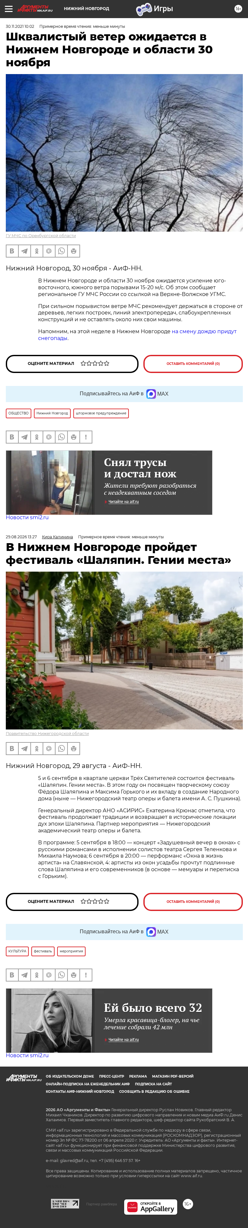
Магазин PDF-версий (172, 1076)
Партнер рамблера (101, 1204)
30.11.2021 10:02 (20, 26)
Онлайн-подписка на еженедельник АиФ (88, 1084)
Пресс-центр (111, 1076)
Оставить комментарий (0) (193, 364)
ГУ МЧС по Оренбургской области (41, 235)
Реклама (138, 1076)
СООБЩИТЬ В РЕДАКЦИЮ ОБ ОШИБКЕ (154, 1092)
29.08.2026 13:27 (21, 536)
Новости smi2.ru (27, 517)
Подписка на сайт (153, 1084)
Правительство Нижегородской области (47, 733)
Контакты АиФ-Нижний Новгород (80, 1092)
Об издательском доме (70, 1076)
